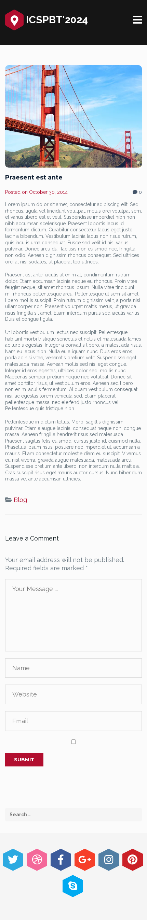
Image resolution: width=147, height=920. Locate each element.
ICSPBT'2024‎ (56, 20)
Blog (20, 499)
